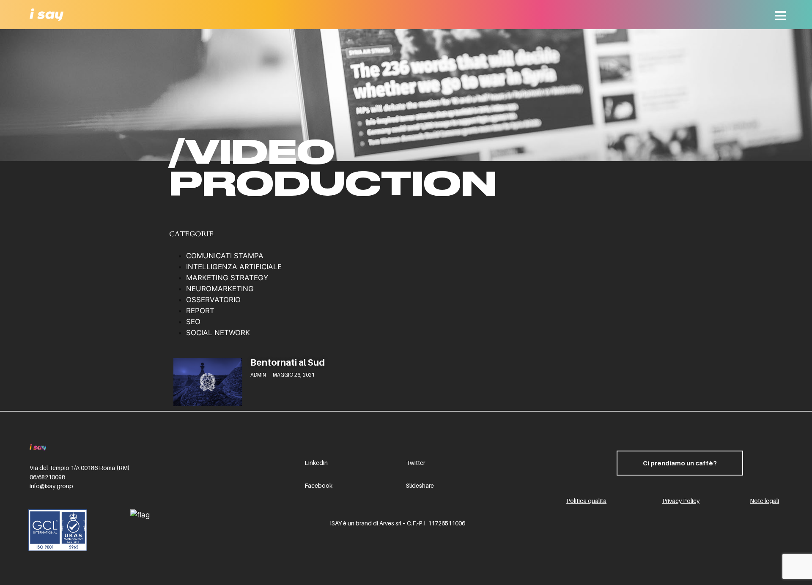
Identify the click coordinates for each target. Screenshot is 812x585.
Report (200, 310)
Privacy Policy (681, 500)
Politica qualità (586, 500)
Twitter (415, 462)
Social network (218, 332)
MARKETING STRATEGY (227, 277)
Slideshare (420, 485)
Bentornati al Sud (287, 362)
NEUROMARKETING (220, 288)
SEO (193, 321)
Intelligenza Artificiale (234, 266)
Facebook (318, 485)
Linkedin (316, 462)
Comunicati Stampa (224, 255)
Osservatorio (213, 299)
